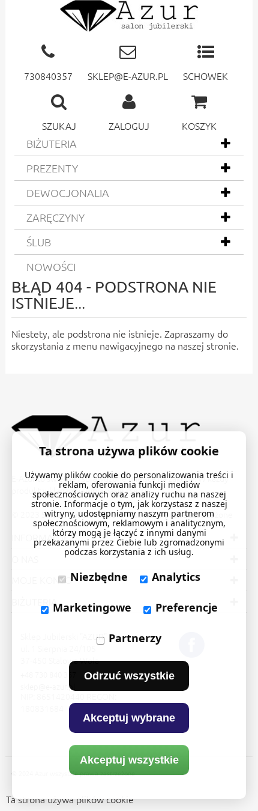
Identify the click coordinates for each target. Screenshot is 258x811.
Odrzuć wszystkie (129, 676)
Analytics (176, 577)
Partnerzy (135, 638)
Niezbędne (99, 577)
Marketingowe (92, 607)
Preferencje (186, 607)
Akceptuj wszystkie (129, 760)
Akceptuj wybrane (129, 718)
